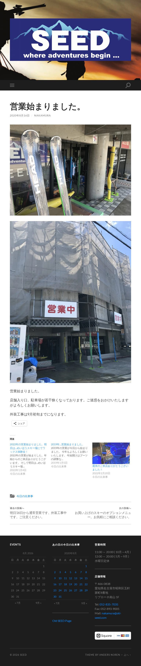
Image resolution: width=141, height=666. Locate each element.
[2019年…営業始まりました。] (71, 455)
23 (54, 590)
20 (75, 584)
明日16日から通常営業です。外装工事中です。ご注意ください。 (38, 513)
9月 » (38, 602)
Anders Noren (109, 654)
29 (86, 590)
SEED (23, 654)
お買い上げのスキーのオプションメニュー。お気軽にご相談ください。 (103, 513)
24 (60, 590)
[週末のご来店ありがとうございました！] (111, 453)
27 (75, 590)
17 (60, 584)
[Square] (113, 638)
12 (70, 578)
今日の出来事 (25, 496)
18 (65, 584)
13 (75, 578)
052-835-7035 (109, 604)
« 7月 (18, 602)
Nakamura (42, 115)
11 (65, 578)
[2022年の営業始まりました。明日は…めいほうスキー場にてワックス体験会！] (30, 459)
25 (65, 590)
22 (86, 584)
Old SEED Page (61, 620)
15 (86, 578)
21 (80, 584)
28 (80, 590)
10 (60, 578)
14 (80, 578)
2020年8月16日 (20, 115)
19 (70, 584)
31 (60, 596)
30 (54, 596)
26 (70, 590)
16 (54, 584)
